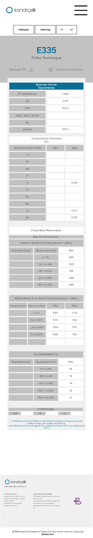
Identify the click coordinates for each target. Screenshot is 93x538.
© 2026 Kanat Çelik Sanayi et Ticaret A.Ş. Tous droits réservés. (42, 531)
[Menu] (81, 10)
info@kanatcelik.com (10, 505)
